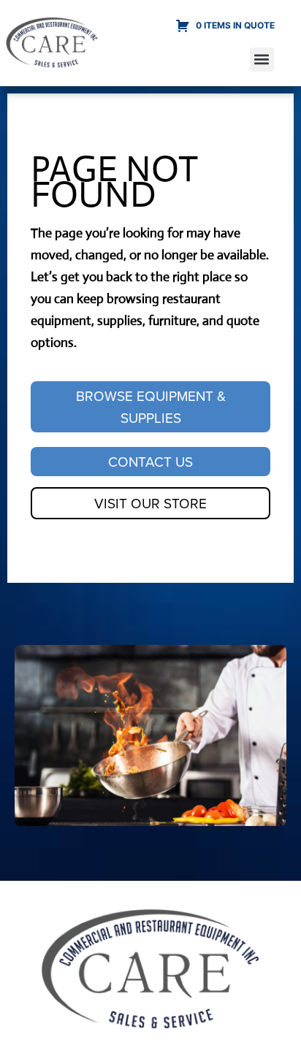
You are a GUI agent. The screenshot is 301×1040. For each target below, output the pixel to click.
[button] (262, 59)
